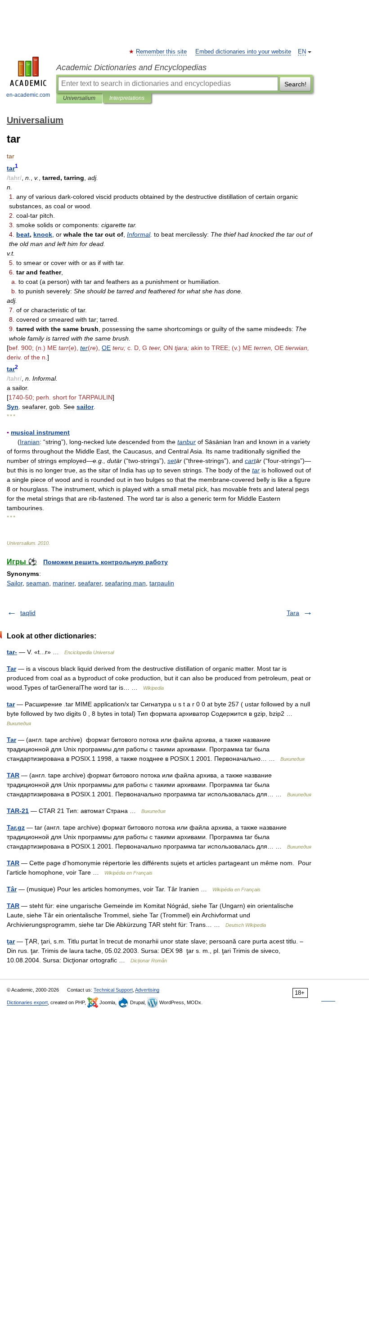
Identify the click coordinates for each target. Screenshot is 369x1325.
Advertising (147, 990)
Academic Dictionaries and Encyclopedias (131, 67)
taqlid (28, 612)
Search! (295, 84)
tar (11, 704)
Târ (12, 889)
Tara (293, 612)
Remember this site (162, 52)
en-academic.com (28, 95)
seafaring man (125, 583)
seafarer (89, 583)
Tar (11, 668)
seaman (37, 583)
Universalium (79, 98)
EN (302, 52)
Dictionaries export (27, 1002)
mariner (63, 583)
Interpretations (126, 98)
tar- (12, 652)
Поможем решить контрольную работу (105, 562)
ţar (11, 941)
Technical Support (113, 990)
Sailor (14, 583)
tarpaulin (161, 583)
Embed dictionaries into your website (243, 52)
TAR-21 (18, 810)
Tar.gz (16, 827)
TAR (13, 775)
